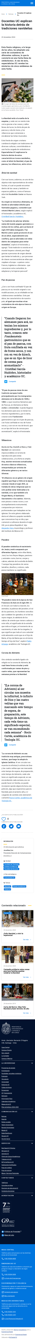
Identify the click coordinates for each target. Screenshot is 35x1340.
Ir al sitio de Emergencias (12, 1278)
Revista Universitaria (8, 1127)
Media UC (4, 1130)
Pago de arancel (6, 1170)
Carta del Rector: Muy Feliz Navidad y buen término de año (16, 1008)
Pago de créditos (7, 1167)
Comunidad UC (9, 877)
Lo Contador (5, 1056)
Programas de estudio (8, 1068)
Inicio (3, 14)
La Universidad (8, 1063)
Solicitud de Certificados (9, 1165)
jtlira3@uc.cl (8, 856)
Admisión (4, 1096)
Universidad (5, 1082)
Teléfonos (5, 1182)
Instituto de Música (10, 866)
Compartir (12, 381)
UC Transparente (7, 1093)
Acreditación (8, 1195)
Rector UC (7, 913)
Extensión (5, 1076)
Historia (7, 889)
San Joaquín (5, 1053)
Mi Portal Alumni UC (8, 1162)
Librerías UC (5, 1154)
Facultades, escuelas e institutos (11, 1073)
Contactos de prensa (8, 1191)
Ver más (27, 939)
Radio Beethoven (7, 1133)
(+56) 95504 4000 (10, 1258)
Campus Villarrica (7, 1058)
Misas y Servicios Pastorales (10, 1173)
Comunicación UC (9, 1111)
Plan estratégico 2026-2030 (10, 1107)
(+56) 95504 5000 (10, 1274)
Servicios (6, 1143)
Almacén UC (5, 1151)
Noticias (11, 14)
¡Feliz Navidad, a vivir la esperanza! (13, 934)
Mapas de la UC (6, 1104)
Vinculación (5, 1079)
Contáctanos (8, 1178)
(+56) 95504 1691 (10, 1312)
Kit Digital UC (13, 1337)
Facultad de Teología (11, 864)
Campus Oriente (7, 1050)
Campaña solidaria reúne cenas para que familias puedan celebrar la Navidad (16, 971)
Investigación (6, 1071)
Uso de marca (6, 1139)
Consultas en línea (7, 1185)
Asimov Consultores (20, 1330)
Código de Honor (7, 1087)
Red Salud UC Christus (8, 1148)
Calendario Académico (8, 1101)
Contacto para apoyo (11, 1292)
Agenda (4, 1119)
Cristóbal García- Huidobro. (13, 216)
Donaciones (5, 1090)
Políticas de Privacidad (11, 1232)
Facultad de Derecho (11, 869)
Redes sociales (6, 1122)
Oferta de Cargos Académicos (11, 1156)
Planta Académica (19, 886)
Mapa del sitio (8, 1235)
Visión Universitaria (7, 1125)
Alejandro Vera (7, 528)
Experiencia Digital (7, 1332)
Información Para (7, 1098)
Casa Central (5, 1047)
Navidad (7, 886)
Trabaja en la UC (6, 1159)
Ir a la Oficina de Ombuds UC (13, 1318)
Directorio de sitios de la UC (10, 1188)
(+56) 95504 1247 (10, 1315)
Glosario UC (5, 1136)
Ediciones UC (5, 1084)
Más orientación (9, 1296)
